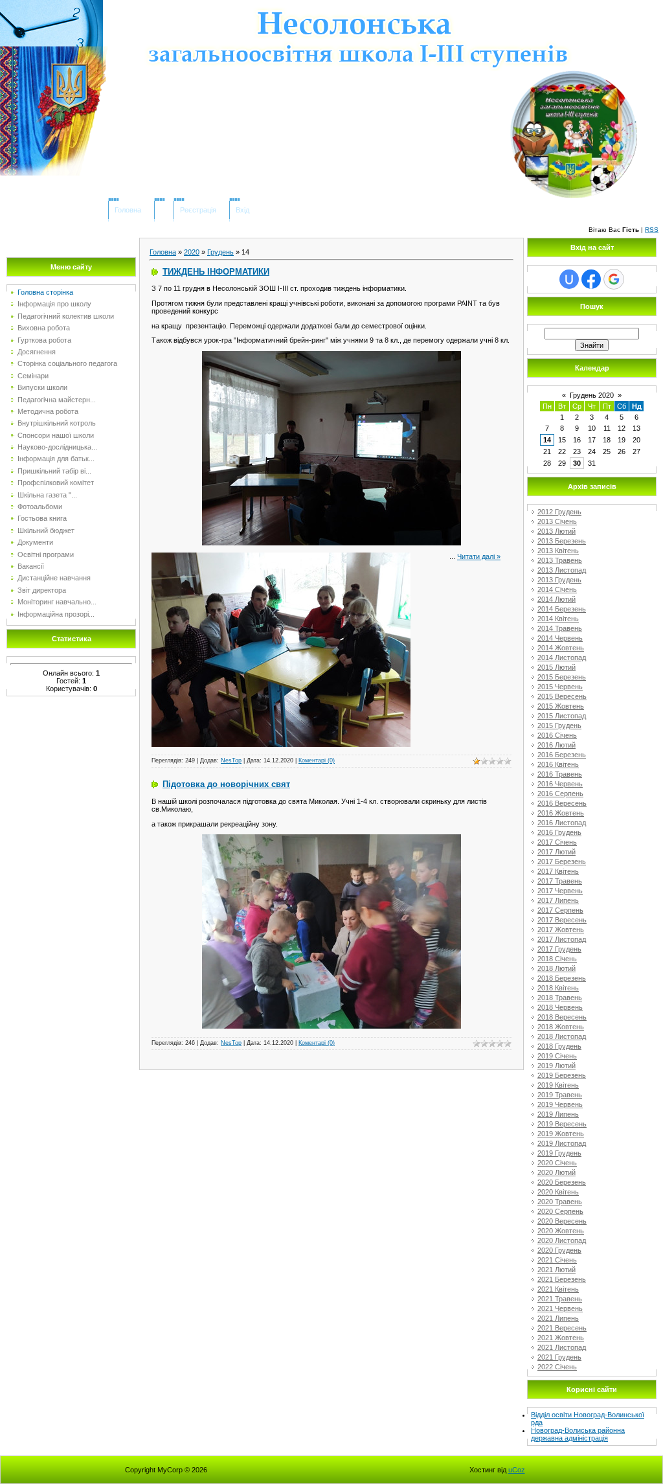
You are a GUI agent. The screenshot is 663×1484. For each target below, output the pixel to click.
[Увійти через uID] (569, 279)
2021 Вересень (562, 1328)
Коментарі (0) (316, 760)
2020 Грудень (559, 1250)
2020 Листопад (561, 1240)
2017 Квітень (558, 871)
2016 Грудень (559, 832)
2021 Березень (561, 1279)
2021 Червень (560, 1308)
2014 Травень (559, 628)
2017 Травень (559, 881)
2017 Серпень (560, 910)
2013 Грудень (559, 580)
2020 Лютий (556, 1172)
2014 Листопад (561, 657)
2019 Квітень (558, 1085)
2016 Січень (557, 735)
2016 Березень (561, 755)
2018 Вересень (562, 1017)
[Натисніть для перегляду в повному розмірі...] (331, 355)
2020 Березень (561, 1182)
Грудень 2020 (592, 395)
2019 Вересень (562, 1124)
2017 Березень (561, 861)
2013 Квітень (558, 550)
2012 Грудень (559, 512)
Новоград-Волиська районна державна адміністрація (578, 1434)
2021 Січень (557, 1260)
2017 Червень (560, 891)
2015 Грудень (559, 725)
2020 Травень (559, 1201)
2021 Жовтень (560, 1337)
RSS (651, 229)
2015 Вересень (562, 696)
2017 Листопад (561, 939)
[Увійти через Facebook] (591, 279)
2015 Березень (561, 677)
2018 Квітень (558, 988)
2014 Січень (557, 589)
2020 (191, 252)
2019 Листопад (561, 1143)
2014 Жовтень (560, 648)
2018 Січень (557, 959)
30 (577, 463)
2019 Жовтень (560, 1133)
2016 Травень (559, 774)
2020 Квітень (558, 1192)
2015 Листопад (561, 716)
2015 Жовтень (560, 706)
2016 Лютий (556, 745)
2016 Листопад (561, 823)
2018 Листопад (561, 1036)
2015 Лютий (556, 667)
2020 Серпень (560, 1211)
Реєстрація (198, 210)
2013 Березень (561, 541)
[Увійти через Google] (613, 279)
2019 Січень (557, 1056)
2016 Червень (560, 784)
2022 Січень (557, 1367)
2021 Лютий (556, 1269)
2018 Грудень (559, 1046)
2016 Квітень (558, 764)
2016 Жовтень (560, 813)
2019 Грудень (559, 1153)
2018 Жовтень (560, 1027)
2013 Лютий (556, 531)
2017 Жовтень (560, 929)
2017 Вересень (562, 920)
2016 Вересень (562, 803)
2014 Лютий (556, 599)
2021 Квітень (558, 1289)
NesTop (231, 760)
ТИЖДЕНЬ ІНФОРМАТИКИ (216, 272)
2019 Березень (561, 1075)
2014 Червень (560, 638)
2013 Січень (557, 521)
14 (547, 440)
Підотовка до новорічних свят (226, 784)
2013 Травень (559, 560)
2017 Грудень (559, 949)
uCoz (516, 1470)
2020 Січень (557, 1163)
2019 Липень (558, 1114)
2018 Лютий (556, 968)
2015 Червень (560, 687)
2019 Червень (560, 1104)
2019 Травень (559, 1095)
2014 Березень (561, 609)
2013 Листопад (561, 570)
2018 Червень (560, 1007)
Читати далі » (478, 556)
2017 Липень (558, 900)
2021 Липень (558, 1318)
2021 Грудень (559, 1357)
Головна (128, 210)
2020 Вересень (562, 1221)
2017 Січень (557, 842)
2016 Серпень (560, 793)
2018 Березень (561, 978)
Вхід (242, 210)
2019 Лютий (556, 1065)
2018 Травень (559, 997)
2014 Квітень (558, 618)
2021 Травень (559, 1299)
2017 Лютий (556, 852)
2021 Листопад (561, 1347)
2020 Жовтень (560, 1231)
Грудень (220, 252)
